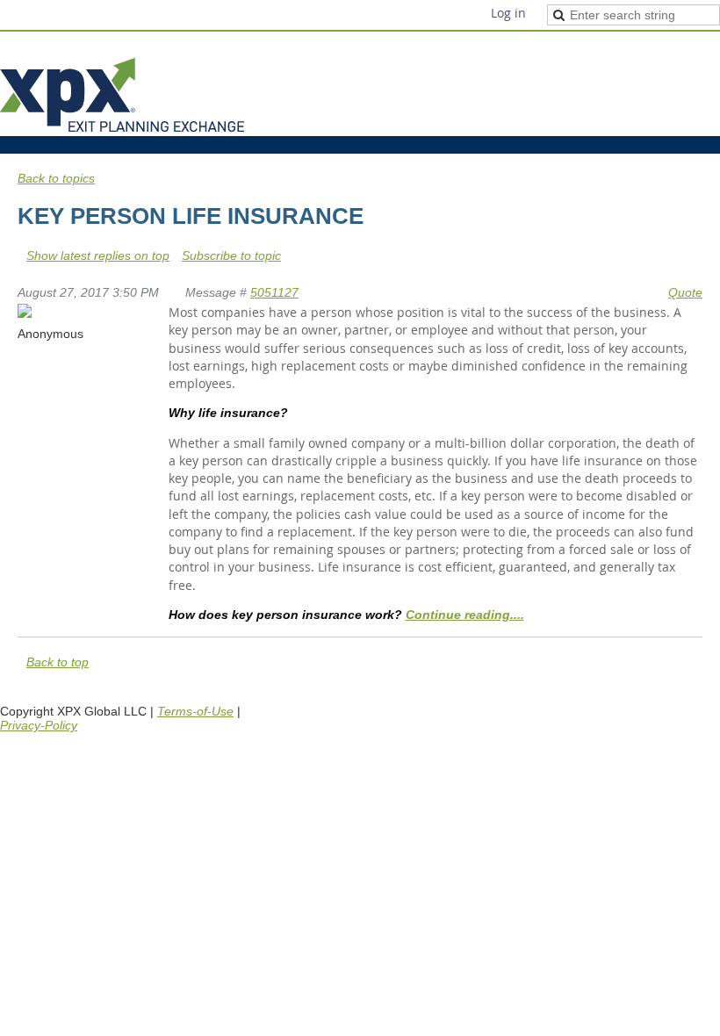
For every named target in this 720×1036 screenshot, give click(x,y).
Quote (685, 292)
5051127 (274, 292)
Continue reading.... (465, 615)
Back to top (57, 662)
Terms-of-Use (195, 711)
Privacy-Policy (38, 725)
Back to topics (56, 178)
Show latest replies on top (97, 255)
